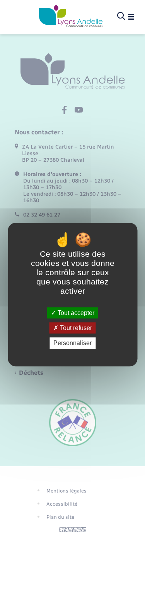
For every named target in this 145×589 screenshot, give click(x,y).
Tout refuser (75, 328)
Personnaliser (72, 343)
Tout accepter (75, 313)
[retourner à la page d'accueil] (70, 17)
